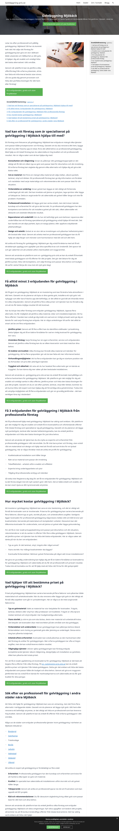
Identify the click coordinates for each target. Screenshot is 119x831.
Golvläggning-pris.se (15, 2)
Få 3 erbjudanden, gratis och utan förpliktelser (59, 24)
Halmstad (12, 753)
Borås (10, 744)
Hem (78, 3)
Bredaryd (12, 731)
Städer (85, 3)
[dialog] (59, 824)
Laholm (11, 749)
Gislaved (11, 758)
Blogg (107, 3)
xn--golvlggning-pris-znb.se (53, 664)
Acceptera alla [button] (53, 827)
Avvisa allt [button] (66, 827)
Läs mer (78, 823)
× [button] (117, 818)
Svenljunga (13, 736)
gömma (30, 102)
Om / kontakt (96, 3)
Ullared (11, 762)
